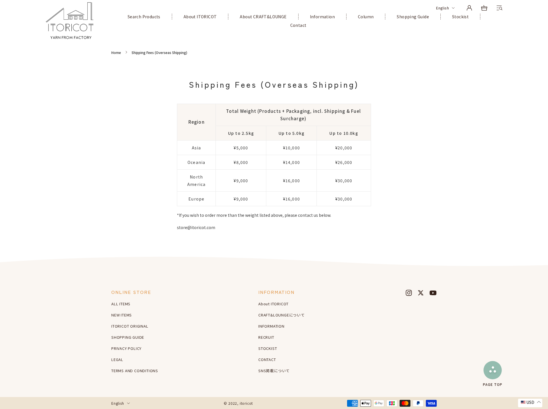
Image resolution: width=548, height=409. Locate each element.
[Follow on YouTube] (433, 292)
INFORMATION (271, 326)
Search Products (144, 16)
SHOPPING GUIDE (127, 337)
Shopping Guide (413, 16)
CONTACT (267, 359)
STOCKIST (267, 348)
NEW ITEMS (121, 315)
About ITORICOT (200, 16)
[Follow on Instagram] (408, 292)
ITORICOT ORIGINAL (129, 326)
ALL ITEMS (120, 303)
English (442, 8)
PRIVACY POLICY (126, 348)
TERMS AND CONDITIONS (134, 370)
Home (116, 52)
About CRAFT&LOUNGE (263, 16)
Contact (298, 25)
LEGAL (117, 359)
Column (366, 16)
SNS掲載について (274, 370)
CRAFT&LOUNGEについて (281, 315)
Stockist (460, 16)
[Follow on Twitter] (420, 292)
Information (322, 16)
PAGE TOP (492, 384)
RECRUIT (266, 337)
